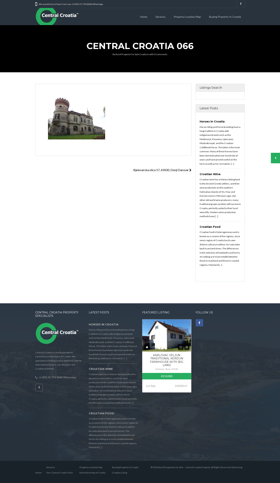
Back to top (236, 467)
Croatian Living (119, 472)
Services (160, 16)
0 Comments (160, 54)
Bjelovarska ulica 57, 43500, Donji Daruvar (161, 170)
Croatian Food (210, 227)
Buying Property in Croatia (225, 16)
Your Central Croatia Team (59, 472)
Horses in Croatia (212, 121)
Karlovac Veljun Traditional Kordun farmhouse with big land (166, 360)
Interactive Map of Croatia (92, 472)
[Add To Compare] (187, 347)
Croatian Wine (210, 174)
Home (143, 16)
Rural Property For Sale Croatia (131, 54)
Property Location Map (187, 16)
